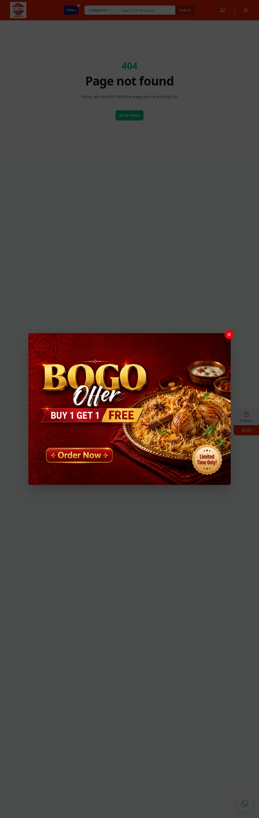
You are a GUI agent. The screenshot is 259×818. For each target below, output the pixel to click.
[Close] (229, 334)
